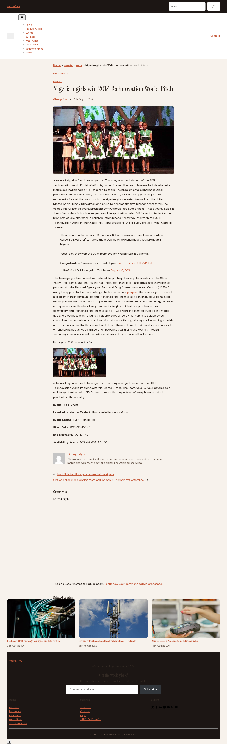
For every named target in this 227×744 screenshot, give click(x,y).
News (79, 65)
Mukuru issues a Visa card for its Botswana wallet (175, 641)
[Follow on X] (152, 708)
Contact (215, 35)
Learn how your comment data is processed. (134, 584)
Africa (64, 73)
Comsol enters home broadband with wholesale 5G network (107, 641)
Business (14, 707)
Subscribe (150, 689)
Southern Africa (18, 723)
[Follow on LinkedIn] (160, 708)
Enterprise (15, 711)
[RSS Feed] (172, 708)
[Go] (213, 6)
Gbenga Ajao (60, 99)
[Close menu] (22, 17)
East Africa (15, 715)
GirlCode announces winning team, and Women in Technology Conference (98, 480)
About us (85, 707)
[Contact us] (176, 708)
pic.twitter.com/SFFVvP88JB (135, 263)
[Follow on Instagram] (164, 708)
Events (68, 65)
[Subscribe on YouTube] (168, 708)
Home (57, 65)
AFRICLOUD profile (90, 719)
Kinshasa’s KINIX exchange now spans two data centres (33, 641)
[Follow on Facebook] (156, 708)
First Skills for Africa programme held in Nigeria (85, 474)
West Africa (15, 719)
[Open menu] (10, 36)
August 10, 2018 (120, 270)
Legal (83, 715)
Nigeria (57, 81)
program (132, 292)
